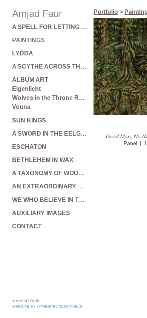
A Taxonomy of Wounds (49, 173)
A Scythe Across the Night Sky (49, 66)
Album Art (30, 79)
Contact (27, 226)
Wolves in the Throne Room (49, 98)
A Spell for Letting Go (49, 27)
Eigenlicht (26, 89)
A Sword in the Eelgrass (49, 133)
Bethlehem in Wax (43, 160)
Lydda (22, 53)
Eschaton (29, 147)
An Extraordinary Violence (49, 186)
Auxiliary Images (41, 213)
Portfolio (105, 12)
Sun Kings (29, 120)
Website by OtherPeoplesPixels (47, 306)
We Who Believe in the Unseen (49, 200)
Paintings (28, 40)
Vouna (21, 107)
